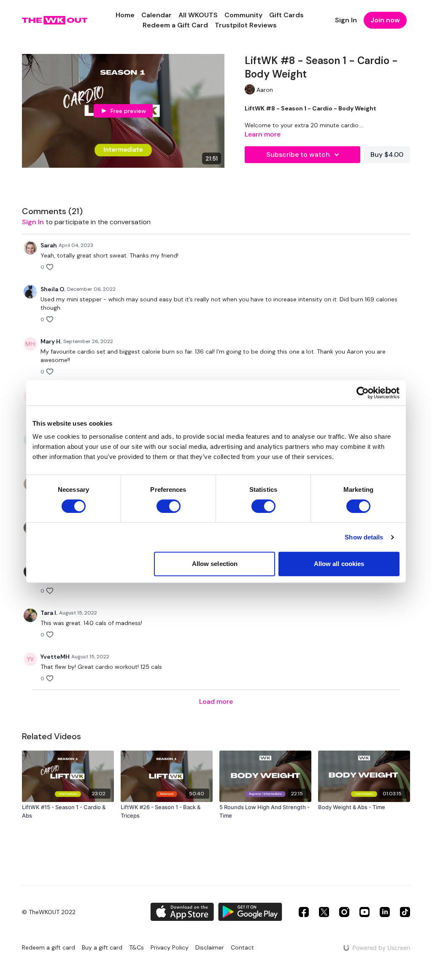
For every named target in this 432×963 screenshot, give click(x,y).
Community (243, 15)
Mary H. (51, 341)
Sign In (346, 20)
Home (125, 15)
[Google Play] (250, 911)
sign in (33, 221)
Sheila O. (52, 289)
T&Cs (136, 947)
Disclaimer (209, 947)
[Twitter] (324, 912)
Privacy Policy (170, 947)
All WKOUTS (198, 15)
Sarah (48, 245)
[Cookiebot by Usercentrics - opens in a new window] (363, 392)
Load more (216, 701)
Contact (242, 947)
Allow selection (215, 563)
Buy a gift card (102, 947)
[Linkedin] (385, 912)
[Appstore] (182, 911)
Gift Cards (286, 15)
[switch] (169, 506)
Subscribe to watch (298, 154)
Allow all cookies (339, 563)
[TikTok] (405, 912)
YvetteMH (55, 656)
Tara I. (48, 613)
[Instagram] (344, 912)
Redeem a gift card (48, 947)
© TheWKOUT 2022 (49, 912)
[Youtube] (364, 912)
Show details (364, 537)
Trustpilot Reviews (246, 25)
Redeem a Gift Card (175, 25)
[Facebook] (304, 912)
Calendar (156, 15)
